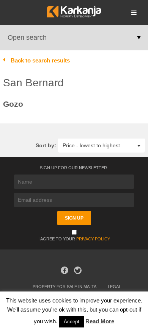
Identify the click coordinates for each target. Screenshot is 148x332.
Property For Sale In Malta (64, 286)
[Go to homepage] (74, 15)
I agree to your (74, 239)
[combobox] (101, 145)
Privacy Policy (93, 239)
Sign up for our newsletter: (74, 167)
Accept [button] (71, 321)
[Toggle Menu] (134, 12)
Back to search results (40, 60)
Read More (99, 321)
